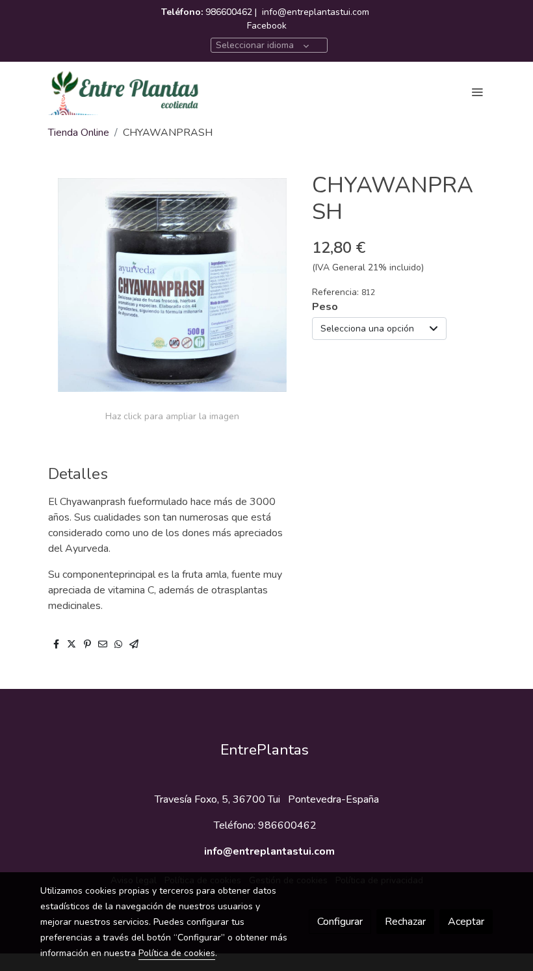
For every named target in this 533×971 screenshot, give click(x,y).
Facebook (267, 25)
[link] (124, 91)
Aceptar (466, 921)
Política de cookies (176, 953)
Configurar (340, 921)
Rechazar (405, 921)
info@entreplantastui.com (315, 12)
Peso (325, 307)
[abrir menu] (477, 91)
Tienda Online (78, 132)
